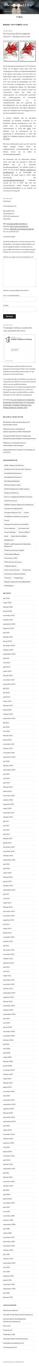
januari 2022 (7, 740)
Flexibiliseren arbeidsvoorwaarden (16, 516)
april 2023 (6, 697)
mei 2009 (6, 1023)
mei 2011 (6, 971)
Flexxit (6, 520)
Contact (7, 201)
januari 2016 (7, 881)
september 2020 (9, 757)
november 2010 (9, 984)
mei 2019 (6, 778)
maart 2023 (7, 701)
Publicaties (7, 1334)
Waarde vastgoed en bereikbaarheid (17, 582)
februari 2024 (8, 676)
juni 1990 (6, 1293)
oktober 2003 (8, 1139)
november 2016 (9, 851)
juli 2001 (6, 1173)
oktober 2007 (8, 1074)
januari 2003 (7, 1152)
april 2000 (6, 1194)
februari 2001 (8, 1177)
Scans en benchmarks (12, 570)
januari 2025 (7, 641)
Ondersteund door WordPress (13, 1362)
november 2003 (9, 1134)
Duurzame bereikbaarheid (13, 509)
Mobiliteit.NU (9, 540)
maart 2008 (7, 1057)
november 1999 (9, 1203)
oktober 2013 (8, 941)
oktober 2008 (8, 1040)
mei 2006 (6, 1096)
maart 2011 (7, 976)
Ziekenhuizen (9, 586)
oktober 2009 (8, 1010)
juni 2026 (6, 598)
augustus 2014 (8, 920)
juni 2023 (6, 693)
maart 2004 (7, 1130)
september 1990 (9, 1289)
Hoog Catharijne (10, 532)
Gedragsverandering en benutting (16, 524)
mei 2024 (6, 663)
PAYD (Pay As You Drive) (13, 562)
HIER (29, 129)
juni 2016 (6, 864)
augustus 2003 (8, 1143)
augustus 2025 (8, 628)
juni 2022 (6, 727)
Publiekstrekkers (10, 566)
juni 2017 (6, 826)
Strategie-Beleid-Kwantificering (14, 1339)
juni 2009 (6, 1019)
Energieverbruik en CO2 (12, 513)
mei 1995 (6, 1267)
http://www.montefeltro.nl (19, 226)
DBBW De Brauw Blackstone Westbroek (18, 505)
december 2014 (9, 911)
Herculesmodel (23, 528)
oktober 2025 (8, 620)
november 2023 (9, 680)
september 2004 (9, 1121)
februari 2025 (8, 637)
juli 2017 (6, 821)
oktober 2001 (8, 1164)
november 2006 (9, 1091)
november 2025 (9, 615)
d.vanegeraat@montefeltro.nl (17, 224)
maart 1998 (7, 1233)
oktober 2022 (8, 714)
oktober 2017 (8, 817)
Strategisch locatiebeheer (12, 1343)
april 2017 (6, 834)
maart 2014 (7, 928)
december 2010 (9, 980)
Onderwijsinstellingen (11, 554)
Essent (26, 513)
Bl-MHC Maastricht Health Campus (16, 489)
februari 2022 (8, 736)
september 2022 (9, 718)
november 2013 (8, 937)
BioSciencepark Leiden (12, 485)
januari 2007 (7, 1087)
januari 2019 (7, 791)
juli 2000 (6, 1190)
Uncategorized (8, 1347)
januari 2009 (7, 1027)
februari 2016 (8, 877)
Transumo (7, 578)
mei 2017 (6, 830)
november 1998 (9, 1216)
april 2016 (6, 868)
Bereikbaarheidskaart (12, 481)
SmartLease (26, 570)
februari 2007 (8, 1083)
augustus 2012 (8, 963)
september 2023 (9, 684)
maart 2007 (7, 1079)
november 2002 (9, 1156)
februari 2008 (8, 1061)
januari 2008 (7, 1066)
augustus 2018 (8, 804)
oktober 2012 (8, 959)
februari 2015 (8, 907)
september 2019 (9, 770)
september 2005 (9, 1104)
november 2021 (8, 744)
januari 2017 (7, 843)
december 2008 (9, 1031)
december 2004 (9, 1117)
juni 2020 (6, 761)
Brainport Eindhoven (11, 493)
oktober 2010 (8, 989)
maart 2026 (7, 603)
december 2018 (9, 796)
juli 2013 (6, 946)
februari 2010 (8, 1001)
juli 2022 (6, 723)
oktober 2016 (8, 856)
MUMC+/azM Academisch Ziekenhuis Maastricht (17, 545)
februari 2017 (8, 838)
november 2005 (9, 1100)
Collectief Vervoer (10, 501)
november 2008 (9, 1036)
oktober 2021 (8, 748)
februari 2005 (8, 1113)
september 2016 (9, 860)
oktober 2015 (8, 886)
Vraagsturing (18, 578)
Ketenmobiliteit (24, 532)
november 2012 (8, 954)
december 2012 (9, 950)
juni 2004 (6, 1126)
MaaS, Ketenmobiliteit (19, 536)
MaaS (6, 536)
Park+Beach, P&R (10, 558)
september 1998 (9, 1224)
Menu (21, 17)
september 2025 (9, 624)
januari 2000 (7, 1199)
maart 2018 (7, 808)
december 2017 (9, 813)
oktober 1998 (8, 1220)
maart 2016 (7, 873)
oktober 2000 (8, 1186)
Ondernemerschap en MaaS (14, 550)
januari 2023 (7, 710)
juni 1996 (6, 1254)
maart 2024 (7, 671)
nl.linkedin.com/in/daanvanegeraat (22, 229)
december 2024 (9, 646)
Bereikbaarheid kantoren (13, 477)
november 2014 (9, 916)
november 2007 (9, 1070)
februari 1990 (8, 1297)
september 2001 (9, 1169)
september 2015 (9, 890)
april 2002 (6, 1160)
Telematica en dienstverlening (14, 574)
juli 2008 (6, 1044)
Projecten (6, 1330)
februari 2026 (8, 607)
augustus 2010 (8, 997)
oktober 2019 (8, 766)
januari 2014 (7, 933)
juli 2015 (6, 894)
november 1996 (9, 1246)
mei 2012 (6, 967)
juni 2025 (6, 633)
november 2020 (9, 753)
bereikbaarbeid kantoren (13, 473)
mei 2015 (6, 898)
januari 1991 (7, 1280)
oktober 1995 (8, 1259)
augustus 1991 (8, 1276)
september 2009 (9, 1014)
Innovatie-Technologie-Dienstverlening (17, 1315)
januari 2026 (7, 611)
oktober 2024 (8, 650)
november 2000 (9, 1182)
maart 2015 (7, 903)
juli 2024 (6, 658)
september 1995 (9, 1263)
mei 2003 (6, 1147)
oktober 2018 (8, 800)
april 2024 (6, 667)
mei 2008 (6, 1049)
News (5, 1326)
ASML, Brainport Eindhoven (14, 465)
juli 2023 (6, 688)
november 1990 (9, 1284)
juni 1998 (6, 1229)
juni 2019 (6, 774)
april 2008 (6, 1053)
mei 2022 (6, 731)
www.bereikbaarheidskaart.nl (13, 180)
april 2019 (6, 783)
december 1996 (9, 1242)
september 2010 (9, 993)
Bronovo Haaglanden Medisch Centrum (18, 497)
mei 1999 (6, 1212)
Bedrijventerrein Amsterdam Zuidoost (17, 469)
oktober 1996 (8, 1250)
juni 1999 (6, 1207)
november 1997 (9, 1237)
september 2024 (9, 654)
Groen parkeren (9, 528)
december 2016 (9, 847)
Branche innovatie (9, 1310)
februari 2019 (8, 787)
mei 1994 (6, 1272)
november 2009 (9, 1006)
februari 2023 (8, 706)
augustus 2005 (8, 1109)
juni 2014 (6, 924)
